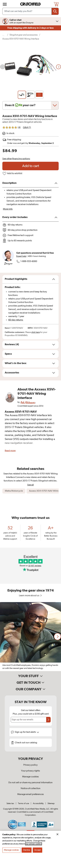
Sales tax (10, 803)
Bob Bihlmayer (27, 402)
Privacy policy (30, 765)
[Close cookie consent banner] (57, 834)
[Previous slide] (2, 66)
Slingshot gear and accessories (23, 35)
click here (35, 332)
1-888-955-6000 (28, 261)
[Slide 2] (31, 95)
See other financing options (16, 159)
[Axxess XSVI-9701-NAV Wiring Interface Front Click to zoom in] (30, 67)
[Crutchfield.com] (30, 4)
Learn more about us (29, 595)
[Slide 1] (22, 95)
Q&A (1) (27, 127)
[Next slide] (58, 66)
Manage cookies (30, 777)
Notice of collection (30, 788)
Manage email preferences (30, 794)
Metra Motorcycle (14, 491)
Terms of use (23, 803)
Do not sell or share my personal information (30, 782)
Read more (10, 451)
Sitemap (51, 803)
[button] (57, 636)
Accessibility (38, 803)
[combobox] (30, 11)
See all (30, 485)
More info (8, 209)
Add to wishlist (14, 173)
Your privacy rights (30, 771)
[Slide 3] (39, 95)
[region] (30, 636)
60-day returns (15, 320)
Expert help (21, 256)
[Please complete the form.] (48, 719)
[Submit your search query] (55, 11)
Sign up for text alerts (25, 732)
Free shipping (30, 28)
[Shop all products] (4, 4)
